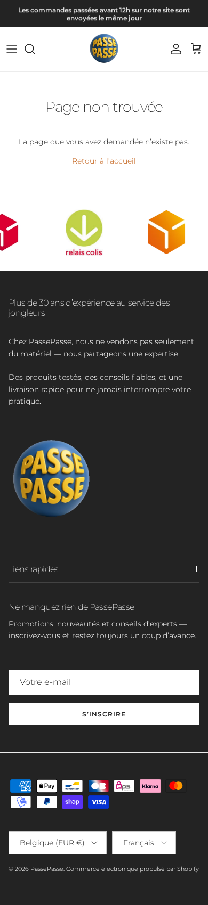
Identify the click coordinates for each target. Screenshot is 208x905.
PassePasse (46, 869)
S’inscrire (104, 714)
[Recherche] (35, 49)
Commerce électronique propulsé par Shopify (132, 869)
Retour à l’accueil (104, 161)
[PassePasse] (104, 49)
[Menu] (11, 49)
